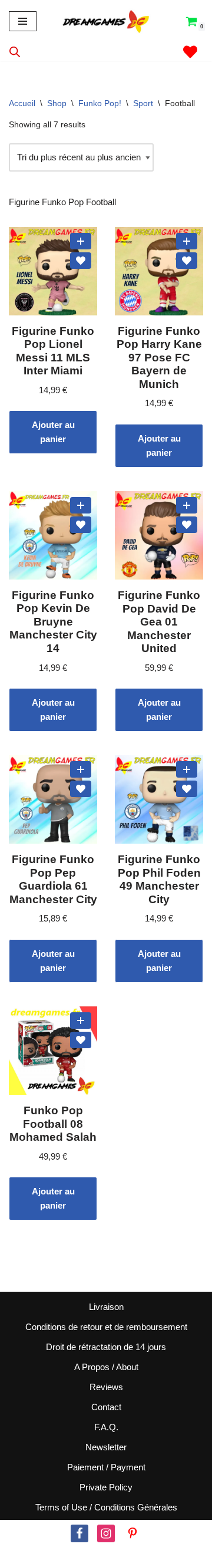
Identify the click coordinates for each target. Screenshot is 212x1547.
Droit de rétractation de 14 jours (106, 1347)
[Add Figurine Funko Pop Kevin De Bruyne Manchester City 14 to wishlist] (80, 524)
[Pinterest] (132, 1533)
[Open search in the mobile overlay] (15, 52)
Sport (143, 103)
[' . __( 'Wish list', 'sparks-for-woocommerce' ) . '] (190, 52)
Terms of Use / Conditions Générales (106, 1507)
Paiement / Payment (106, 1467)
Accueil (22, 103)
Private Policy (106, 1487)
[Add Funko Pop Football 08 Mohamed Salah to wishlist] (80, 1040)
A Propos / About (106, 1367)
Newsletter (106, 1447)
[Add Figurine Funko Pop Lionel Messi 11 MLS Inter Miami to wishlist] (80, 260)
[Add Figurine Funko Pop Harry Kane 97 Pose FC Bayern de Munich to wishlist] (186, 260)
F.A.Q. (106, 1427)
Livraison (106, 1307)
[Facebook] (79, 1533)
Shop (57, 103)
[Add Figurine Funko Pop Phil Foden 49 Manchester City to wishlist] (186, 789)
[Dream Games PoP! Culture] (106, 21)
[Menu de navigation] (23, 21)
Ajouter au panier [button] (53, 432)
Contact (106, 1407)
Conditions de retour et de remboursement (106, 1327)
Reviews (106, 1387)
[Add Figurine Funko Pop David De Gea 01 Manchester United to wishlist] (186, 524)
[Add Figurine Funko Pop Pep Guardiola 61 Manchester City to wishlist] (80, 789)
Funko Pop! (99, 103)
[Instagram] (106, 1533)
